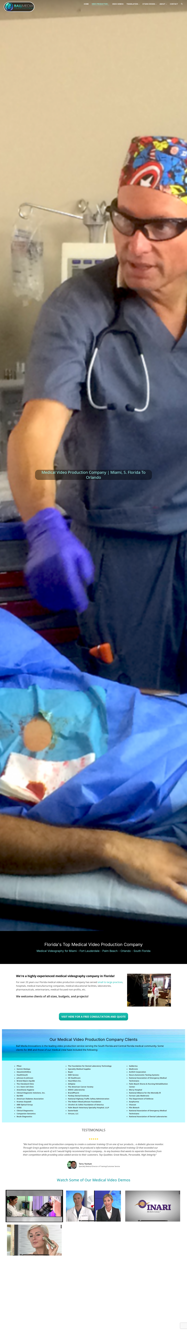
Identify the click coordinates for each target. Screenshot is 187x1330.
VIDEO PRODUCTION (100, 4)
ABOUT (162, 4)
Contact (174, 4)
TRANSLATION (132, 4)
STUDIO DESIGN (148, 4)
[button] (93, 1016)
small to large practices (110, 982)
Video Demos (117, 4)
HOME (86, 4)
